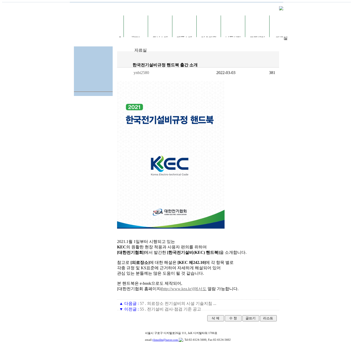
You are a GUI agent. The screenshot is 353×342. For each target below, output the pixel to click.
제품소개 (184, 38)
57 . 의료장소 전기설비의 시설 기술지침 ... (167, 303)
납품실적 (233, 38)
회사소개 (160, 38)
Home (136, 37)
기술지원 (209, 38)
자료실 (281, 38)
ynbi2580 (141, 72)
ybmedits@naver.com (165, 339)
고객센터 (257, 38)
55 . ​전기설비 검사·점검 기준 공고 (160, 309)
